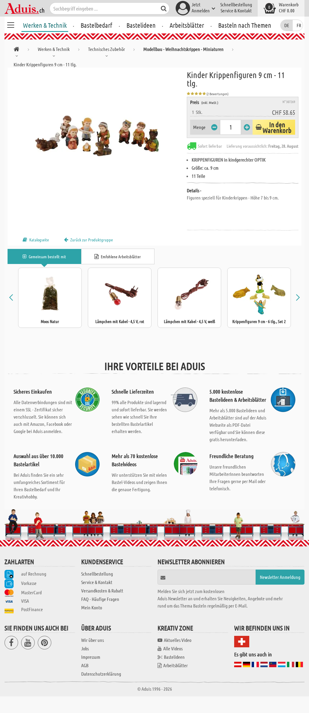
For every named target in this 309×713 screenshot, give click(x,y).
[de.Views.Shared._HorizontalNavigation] (16, 50)
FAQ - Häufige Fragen (100, 599)
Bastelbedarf (96, 25)
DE (286, 25)
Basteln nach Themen (244, 25)
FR (299, 25)
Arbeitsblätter (187, 25)
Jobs (85, 648)
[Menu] (11, 24)
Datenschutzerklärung (101, 674)
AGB (84, 665)
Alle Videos (173, 648)
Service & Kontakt (236, 10)
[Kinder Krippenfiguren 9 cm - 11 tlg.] (97, 135)
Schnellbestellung (236, 4)
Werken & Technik (45, 25)
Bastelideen (141, 25)
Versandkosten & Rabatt (102, 590)
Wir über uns (92, 640)
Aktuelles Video (177, 640)
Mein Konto (91, 607)
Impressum (90, 657)
